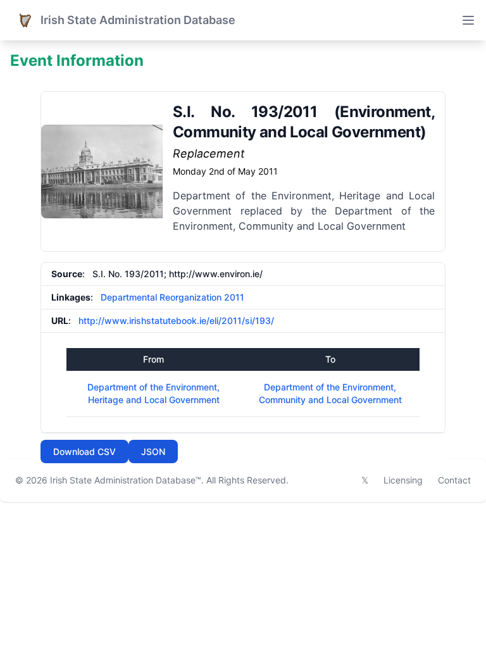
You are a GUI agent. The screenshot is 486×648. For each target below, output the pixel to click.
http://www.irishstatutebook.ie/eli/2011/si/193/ (176, 320)
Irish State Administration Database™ (125, 480)
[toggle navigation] (468, 20)
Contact (454, 480)
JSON (153, 451)
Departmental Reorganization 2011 (172, 297)
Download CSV (84, 451)
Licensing (403, 480)
